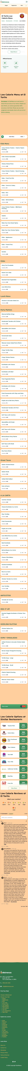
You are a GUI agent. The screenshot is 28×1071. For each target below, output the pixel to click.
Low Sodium (5, 1008)
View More (14, 788)
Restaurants (9, 21)
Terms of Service (5, 1055)
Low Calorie (5, 1005)
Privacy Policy (4, 1052)
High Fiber (5, 1012)
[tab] (6, 5)
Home (3, 21)
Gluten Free (5, 1004)
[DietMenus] (5, 2)
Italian (4, 1023)
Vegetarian (5, 1000)
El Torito (16, 21)
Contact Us (3, 1047)
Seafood (4, 1026)
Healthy (4, 1036)
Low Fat (4, 1009)
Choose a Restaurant (6, 995)
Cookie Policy (4, 1057)
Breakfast (4, 1035)
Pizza (3, 1028)
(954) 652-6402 (6, 983)
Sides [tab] (22, 136)
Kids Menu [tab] (11, 136)
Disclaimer (3, 1050)
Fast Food (5, 1031)
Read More (14, 52)
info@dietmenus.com (8, 986)
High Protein (5, 1006)
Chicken (4, 1034)
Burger (4, 1030)
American (4, 1024)
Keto (3, 1001)
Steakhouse (5, 1032)
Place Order (5, 706)
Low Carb (4, 1002)
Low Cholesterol (6, 1010)
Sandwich (4, 1027)
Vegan (4, 998)
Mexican (4, 1022)
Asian (3, 1020)
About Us (3, 1045)
